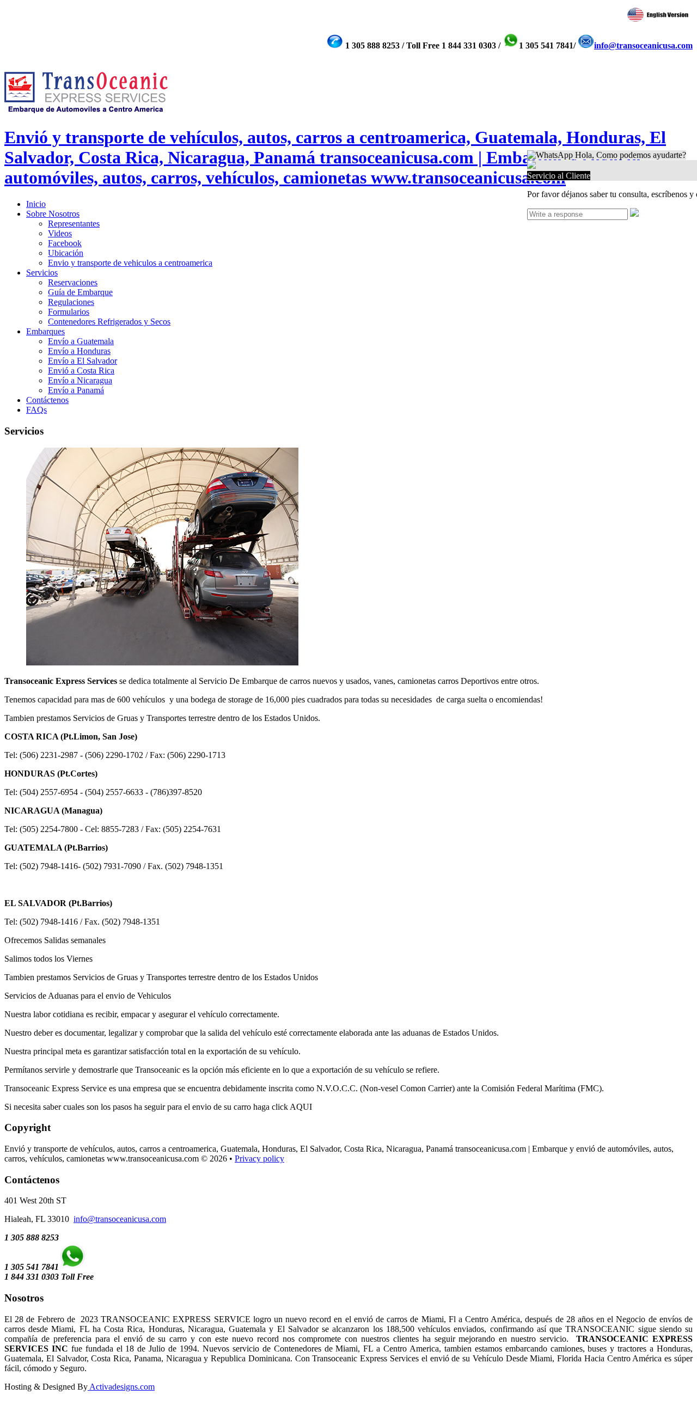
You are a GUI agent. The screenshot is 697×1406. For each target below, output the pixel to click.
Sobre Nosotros (53, 213)
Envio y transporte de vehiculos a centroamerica (130, 262)
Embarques (45, 331)
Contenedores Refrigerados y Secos (109, 321)
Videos (60, 233)
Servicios (42, 272)
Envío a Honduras (79, 351)
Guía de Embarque (80, 292)
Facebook (65, 243)
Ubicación (65, 253)
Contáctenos (47, 400)
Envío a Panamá (76, 390)
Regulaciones (71, 302)
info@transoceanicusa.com (643, 45)
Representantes (74, 223)
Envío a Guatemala (81, 341)
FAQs (36, 409)
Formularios (68, 311)
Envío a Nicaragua (80, 380)
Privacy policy (259, 1158)
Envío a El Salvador (82, 360)
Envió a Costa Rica (81, 370)
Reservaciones (72, 282)
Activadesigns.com (121, 1386)
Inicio (36, 204)
